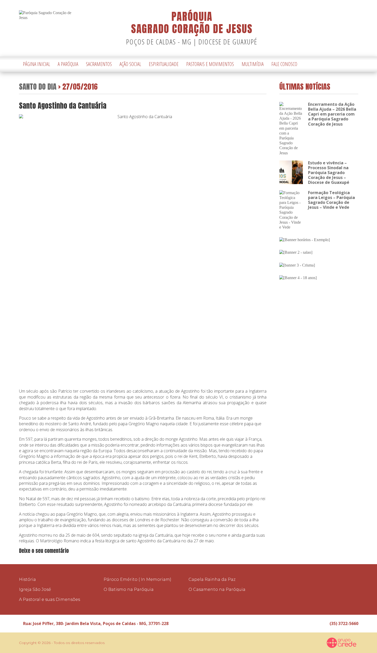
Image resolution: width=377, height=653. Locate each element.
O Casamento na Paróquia (216, 589)
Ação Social (130, 64)
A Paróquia (68, 64)
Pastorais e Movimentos (210, 64)
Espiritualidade (163, 64)
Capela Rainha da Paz (211, 579)
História (27, 579)
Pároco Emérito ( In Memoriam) (137, 579)
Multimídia (253, 64)
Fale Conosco (284, 64)
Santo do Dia (37, 86)
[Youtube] (354, 64)
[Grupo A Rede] (341, 643)
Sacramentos (99, 64)
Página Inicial (36, 64)
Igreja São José (35, 589)
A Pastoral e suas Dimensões (49, 599)
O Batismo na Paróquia (129, 589)
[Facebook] (346, 64)
